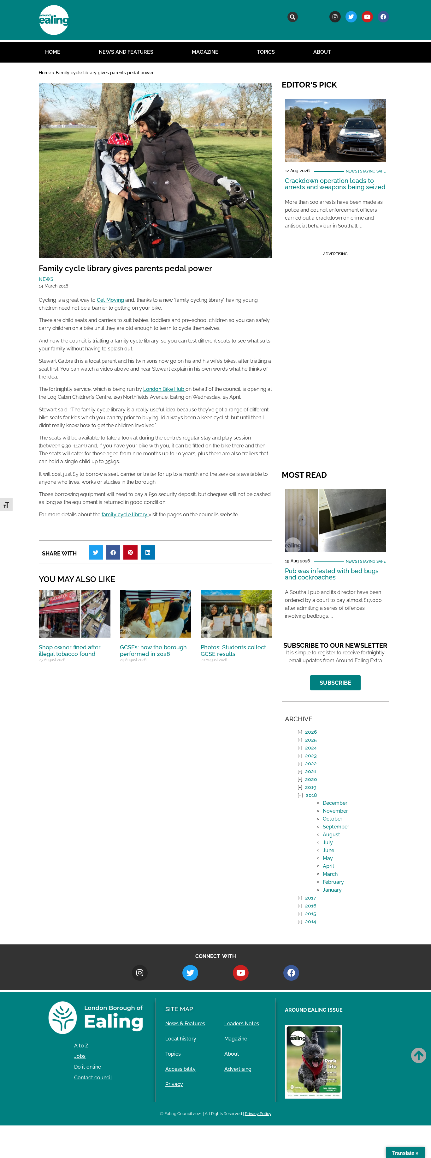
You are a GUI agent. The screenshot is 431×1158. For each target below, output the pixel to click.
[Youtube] (367, 16)
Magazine (205, 52)
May (328, 858)
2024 (311, 748)
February (333, 882)
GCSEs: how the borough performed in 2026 (153, 651)
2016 (310, 906)
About (322, 52)
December (335, 803)
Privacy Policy (258, 1113)
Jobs (80, 1056)
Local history (180, 1039)
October (332, 819)
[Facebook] (383, 16)
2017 (310, 898)
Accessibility (180, 1069)
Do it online (87, 1067)
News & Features (185, 1024)
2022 (311, 764)
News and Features (126, 52)
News (46, 279)
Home (52, 52)
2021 (310, 771)
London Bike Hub (164, 389)
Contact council (93, 1078)
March (330, 874)
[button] (292, 17)
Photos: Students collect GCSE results (233, 651)
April (328, 866)
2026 (311, 732)
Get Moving (110, 300)
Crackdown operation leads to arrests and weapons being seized (335, 184)
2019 (310, 787)
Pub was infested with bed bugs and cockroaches (332, 574)
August (331, 835)
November (335, 811)
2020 (311, 779)
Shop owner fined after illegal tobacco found (70, 651)
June (328, 850)
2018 (311, 795)
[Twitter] (351, 16)
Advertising (237, 1069)
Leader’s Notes (241, 1024)
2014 (310, 922)
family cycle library (125, 515)
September (336, 827)
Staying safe (373, 171)
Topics (266, 52)
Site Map (179, 1008)
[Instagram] (335, 16)
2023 (311, 756)
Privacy (174, 1084)
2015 (310, 914)
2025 (311, 740)
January (332, 890)
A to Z (81, 1046)
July (328, 843)
